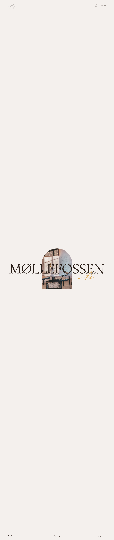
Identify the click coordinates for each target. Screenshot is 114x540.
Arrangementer (101, 536)
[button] (96, 6)
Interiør (10, 536)
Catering (57, 536)
